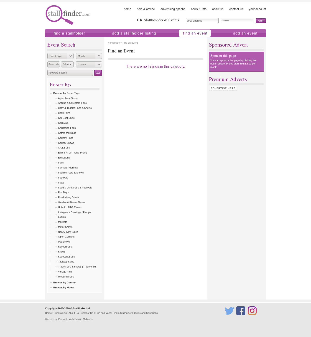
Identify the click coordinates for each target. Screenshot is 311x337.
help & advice (146, 9)
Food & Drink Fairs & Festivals (75, 187)
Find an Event (130, 42)
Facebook (241, 317)
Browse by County (64, 282)
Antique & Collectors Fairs (72, 103)
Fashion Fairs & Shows (71, 172)
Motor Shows (65, 226)
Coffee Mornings (67, 132)
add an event (228, 39)
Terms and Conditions (146, 313)
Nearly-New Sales (68, 231)
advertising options (173, 9)
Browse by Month (63, 287)
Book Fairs (64, 113)
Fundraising (60, 313)
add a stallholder (111, 39)
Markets (62, 222)
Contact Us (87, 313)
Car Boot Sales (66, 117)
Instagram (253, 317)
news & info (198, 9)
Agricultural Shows (68, 98)
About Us (74, 313)
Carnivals (63, 122)
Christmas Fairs (67, 127)
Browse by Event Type (66, 93)
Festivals (63, 177)
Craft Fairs (64, 147)
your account (257, 9)
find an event (175, 39)
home (127, 9)
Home (48, 313)
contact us (236, 9)
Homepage (114, 42)
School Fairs (65, 246)
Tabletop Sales (66, 261)
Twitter (228, 317)
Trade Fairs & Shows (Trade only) (77, 266)
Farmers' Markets (68, 167)
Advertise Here (223, 88)
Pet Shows (64, 241)
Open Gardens (66, 236)
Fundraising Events (68, 197)
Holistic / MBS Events (70, 207)
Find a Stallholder (122, 313)
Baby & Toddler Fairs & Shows (75, 108)
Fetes (61, 182)
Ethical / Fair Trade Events (72, 152)
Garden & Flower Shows (71, 202)
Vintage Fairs (65, 271)
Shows (62, 251)
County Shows (66, 142)
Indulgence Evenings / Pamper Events (75, 214)
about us (218, 9)
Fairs (61, 162)
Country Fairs (65, 137)
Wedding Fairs (66, 276)
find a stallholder (56, 39)
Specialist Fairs (66, 256)
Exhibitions (64, 157)
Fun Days (63, 192)
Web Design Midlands (81, 319)
